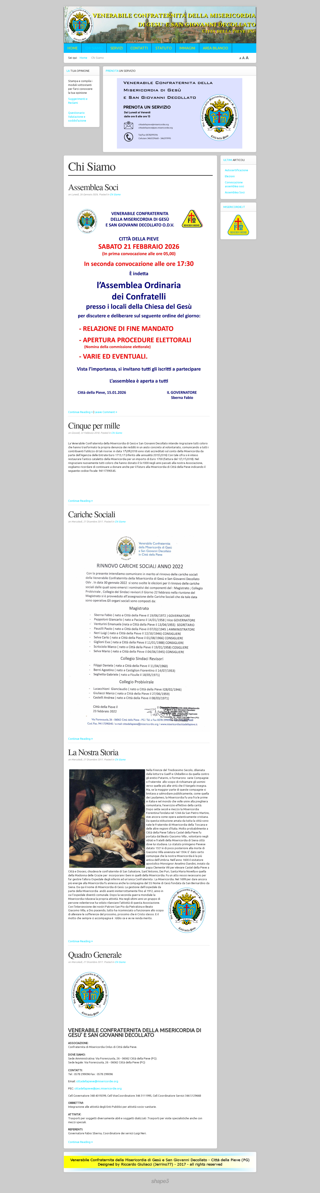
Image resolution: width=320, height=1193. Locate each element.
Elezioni (230, 176)
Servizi (116, 48)
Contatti (139, 48)
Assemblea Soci (93, 186)
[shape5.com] (160, 1181)
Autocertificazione (236, 170)
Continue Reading (79, 411)
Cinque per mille (94, 425)
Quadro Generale (94, 954)
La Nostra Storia (93, 752)
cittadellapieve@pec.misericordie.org (98, 1088)
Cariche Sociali (91, 514)
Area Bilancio (215, 48)
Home (72, 48)
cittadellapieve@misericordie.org (97, 1081)
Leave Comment (105, 411)
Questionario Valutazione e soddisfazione (77, 116)
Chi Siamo (94, 48)
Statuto (163, 48)
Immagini (187, 48)
